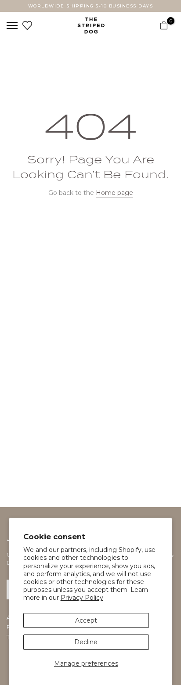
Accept (86, 620)
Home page (114, 193)
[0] (164, 25)
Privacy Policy (82, 598)
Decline (86, 642)
